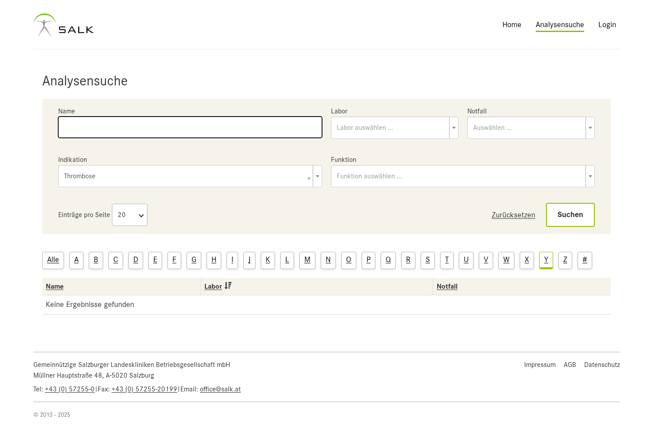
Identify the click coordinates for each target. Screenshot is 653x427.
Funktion (343, 160)
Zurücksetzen (513, 214)
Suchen (570, 214)
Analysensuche (560, 24)
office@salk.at (220, 389)
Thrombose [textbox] (187, 176)
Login (607, 24)
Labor (339, 111)
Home (512, 24)
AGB (570, 365)
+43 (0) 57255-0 (70, 389)
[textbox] (395, 127)
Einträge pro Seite (84, 215)
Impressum (540, 365)
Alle (53, 259)
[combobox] (394, 128)
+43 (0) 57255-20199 (144, 389)
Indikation (72, 160)
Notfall (477, 111)
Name (66, 111)
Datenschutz (602, 365)
